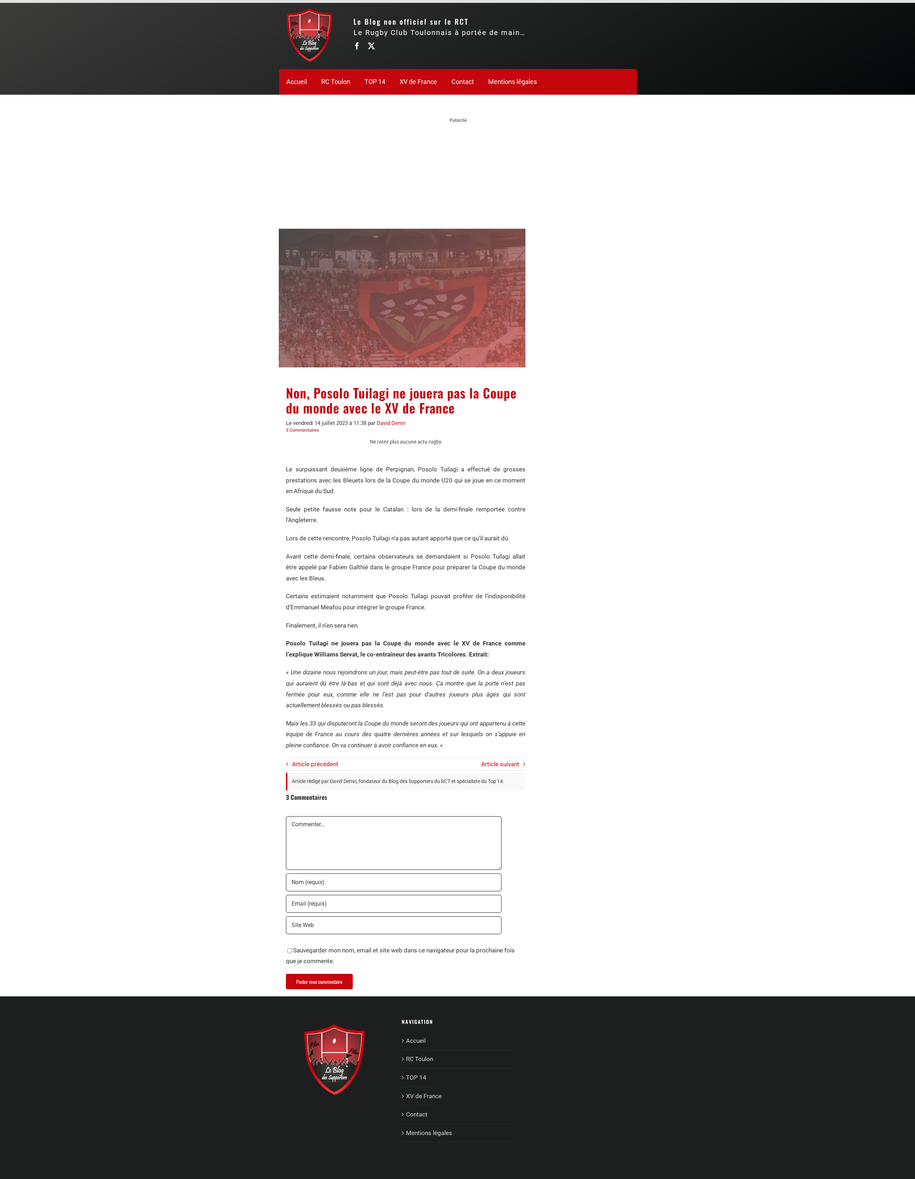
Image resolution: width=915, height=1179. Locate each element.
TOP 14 (416, 1077)
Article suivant (500, 764)
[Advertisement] (458, 173)
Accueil (416, 1040)
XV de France (424, 1096)
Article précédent (315, 764)
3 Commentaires (302, 430)
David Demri (391, 423)
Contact (416, 1114)
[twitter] (371, 46)
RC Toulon (419, 1058)
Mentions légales (429, 1132)
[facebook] (357, 46)
